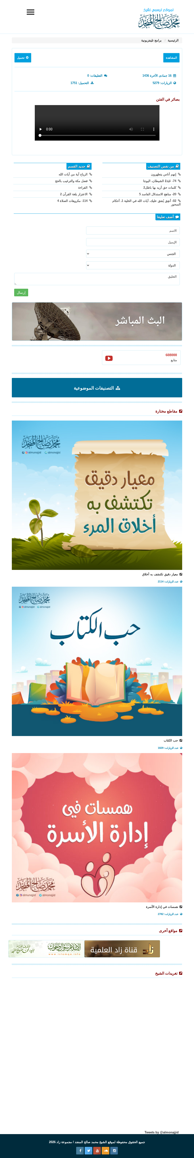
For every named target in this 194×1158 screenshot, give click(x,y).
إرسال (21, 292)
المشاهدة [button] (171, 57)
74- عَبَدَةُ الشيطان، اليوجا (160, 181)
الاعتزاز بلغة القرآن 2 (74, 194)
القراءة (83, 187)
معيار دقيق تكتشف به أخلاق (160, 574)
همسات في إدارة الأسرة (162, 907)
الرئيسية (173, 40)
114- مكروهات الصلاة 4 (72, 201)
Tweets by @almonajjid (162, 1132)
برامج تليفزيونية (151, 40)
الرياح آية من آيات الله (73, 174)
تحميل (21, 57)
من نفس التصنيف (161, 166)
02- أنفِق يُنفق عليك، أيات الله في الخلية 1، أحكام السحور (146, 202)
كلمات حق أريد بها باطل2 (160, 187)
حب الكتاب (171, 740)
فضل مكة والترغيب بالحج (71, 181)
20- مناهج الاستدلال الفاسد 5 (158, 194)
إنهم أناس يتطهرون (164, 174)
